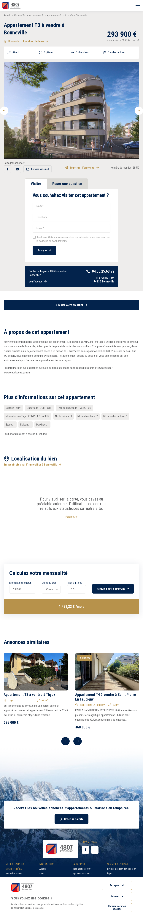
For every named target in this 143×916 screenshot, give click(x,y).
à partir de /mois (121, 40)
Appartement (36, 15)
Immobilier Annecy (14, 873)
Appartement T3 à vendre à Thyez (29, 694)
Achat (7, 15)
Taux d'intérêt (74, 582)
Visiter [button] (36, 183)
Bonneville (19, 15)
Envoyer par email (40, 169)
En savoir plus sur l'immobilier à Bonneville (30, 464)
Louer (42, 873)
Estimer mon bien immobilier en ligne (121, 871)
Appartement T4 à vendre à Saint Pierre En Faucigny (105, 696)
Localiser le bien (33, 41)
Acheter (42, 869)
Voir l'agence (35, 281)
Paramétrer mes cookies (117, 907)
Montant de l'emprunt (20, 582)
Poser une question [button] (67, 183)
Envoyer (42, 250)
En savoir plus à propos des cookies (28, 908)
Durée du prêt (49, 582)
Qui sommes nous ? (82, 873)
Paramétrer (71, 516)
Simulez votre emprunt (111, 588)
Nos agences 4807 (82, 869)
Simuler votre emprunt (69, 305)
